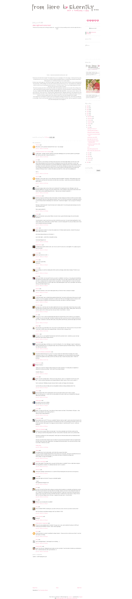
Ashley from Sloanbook (40, 429)
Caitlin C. (37, 334)
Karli (37, 487)
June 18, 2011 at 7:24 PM (42, 405)
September (90, 121)
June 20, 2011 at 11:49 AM (42, 496)
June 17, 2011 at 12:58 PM (42, 241)
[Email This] (50, 137)
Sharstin (37, 288)
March (89, 156)
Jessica (37, 390)
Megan (37, 325)
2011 (88, 115)
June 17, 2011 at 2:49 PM (42, 285)
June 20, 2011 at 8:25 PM (42, 528)
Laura (37, 276)
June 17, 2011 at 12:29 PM (42, 211)
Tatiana (37, 450)
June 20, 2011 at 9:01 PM (42, 536)
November (90, 118)
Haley (37, 539)
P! (36, 186)
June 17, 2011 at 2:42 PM (42, 273)
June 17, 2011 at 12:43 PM (42, 224)
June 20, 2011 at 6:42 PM (42, 520)
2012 (88, 113)
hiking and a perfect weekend (93, 132)
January (89, 160)
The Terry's (38, 305)
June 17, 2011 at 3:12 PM (42, 292)
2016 (88, 106)
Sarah (37, 476)
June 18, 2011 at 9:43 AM (42, 348)
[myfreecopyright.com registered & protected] (66, 598)
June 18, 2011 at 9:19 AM (42, 339)
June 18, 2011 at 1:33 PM (42, 373)
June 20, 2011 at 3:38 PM (42, 513)
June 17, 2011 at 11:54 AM (42, 156)
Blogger (80, 596)
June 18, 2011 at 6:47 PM (42, 397)
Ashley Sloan (38, 445)
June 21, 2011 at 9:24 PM (42, 543)
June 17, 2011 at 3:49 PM (42, 302)
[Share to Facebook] (54, 137)
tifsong (37, 259)
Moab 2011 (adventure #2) (92, 148)
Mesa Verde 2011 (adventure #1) (93, 150)
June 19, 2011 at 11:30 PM (42, 447)
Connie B (70, 596)
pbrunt (37, 531)
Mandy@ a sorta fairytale (41, 461)
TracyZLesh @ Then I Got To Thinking (43, 151)
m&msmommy (39, 195)
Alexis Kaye (38, 342)
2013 (88, 111)
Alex (37, 500)
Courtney (37, 295)
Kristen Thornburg (39, 516)
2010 (88, 162)
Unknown (37, 144)
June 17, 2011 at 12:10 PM (42, 192)
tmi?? (88, 147)
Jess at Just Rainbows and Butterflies (43, 351)
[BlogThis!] (51, 137)
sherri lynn (38, 469)
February (90, 158)
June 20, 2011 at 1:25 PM (42, 503)
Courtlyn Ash (38, 418)
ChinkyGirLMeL (39, 546)
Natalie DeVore (39, 244)
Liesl (37, 159)
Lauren (37, 253)
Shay (37, 506)
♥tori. (37, 314)
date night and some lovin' (92, 139)
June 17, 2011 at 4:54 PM (42, 311)
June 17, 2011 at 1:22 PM (42, 249)
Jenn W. (37, 176)
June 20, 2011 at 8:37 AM (42, 466)
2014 (88, 109)
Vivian (37, 268)
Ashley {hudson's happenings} (42, 523)
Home (57, 587)
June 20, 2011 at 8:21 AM (42, 458)
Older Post (79, 587)
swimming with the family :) (92, 130)
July (89, 125)
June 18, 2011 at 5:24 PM (42, 387)
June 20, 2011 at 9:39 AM (42, 473)
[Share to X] (52, 137)
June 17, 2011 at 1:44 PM (42, 256)
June (89, 127)
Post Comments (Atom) (43, 590)
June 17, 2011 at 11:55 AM (42, 183)
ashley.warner (38, 400)
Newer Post (35, 587)
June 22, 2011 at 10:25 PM (42, 551)
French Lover (38, 363)
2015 (88, 107)
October (89, 120)
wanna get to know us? (92, 128)
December (90, 116)
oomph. (37, 228)
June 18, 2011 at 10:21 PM (42, 415)
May (89, 152)
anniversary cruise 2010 (92, 137)
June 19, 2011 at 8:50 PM (42, 426)
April (89, 154)
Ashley (37, 214)
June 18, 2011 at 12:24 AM (42, 330)
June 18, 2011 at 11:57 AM (42, 359)
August (89, 123)
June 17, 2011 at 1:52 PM (42, 264)
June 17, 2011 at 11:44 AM (42, 148)
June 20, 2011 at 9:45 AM (42, 484)
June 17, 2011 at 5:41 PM (42, 322)
